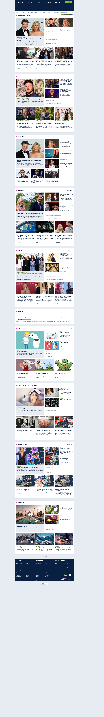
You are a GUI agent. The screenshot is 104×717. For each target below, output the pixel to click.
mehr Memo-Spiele (70, 444)
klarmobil (27, 575)
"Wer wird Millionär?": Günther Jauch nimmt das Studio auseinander (51, 37)
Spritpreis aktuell (19, 563)
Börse (17, 562)
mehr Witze (71, 328)
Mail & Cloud (58, 2)
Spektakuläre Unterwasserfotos (49, 467)
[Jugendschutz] (44, 583)
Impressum (37, 575)
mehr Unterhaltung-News (69, 15)
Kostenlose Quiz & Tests (28, 386)
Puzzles (21, 503)
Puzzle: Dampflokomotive (49, 527)
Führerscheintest (38, 564)
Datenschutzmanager (38, 577)
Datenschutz (37, 576)
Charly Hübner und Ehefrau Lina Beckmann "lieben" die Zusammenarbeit (54, 279)
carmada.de (28, 576)
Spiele (46, 562)
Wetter (27, 563)
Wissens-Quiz (47, 564)
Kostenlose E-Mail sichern (65, 14)
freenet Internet (18, 575)
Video (20, 311)
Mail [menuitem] (46, 12)
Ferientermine (18, 564)
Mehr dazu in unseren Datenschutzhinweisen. (63, 321)
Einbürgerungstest (38, 563)
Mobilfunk (30, 2)
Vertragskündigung (48, 577)
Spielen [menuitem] (44, 12)
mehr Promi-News (70, 137)
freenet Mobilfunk (19, 572)
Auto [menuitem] (26, 12)
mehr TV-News (70, 76)
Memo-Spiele (23, 444)
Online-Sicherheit (67, 562)
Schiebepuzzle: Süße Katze (49, 526)
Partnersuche (28, 564)
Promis (21, 137)
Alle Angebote (69, 2)
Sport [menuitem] (20, 12)
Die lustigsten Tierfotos (48, 472)
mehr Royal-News (70, 190)
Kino (20, 250)
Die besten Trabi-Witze (48, 351)
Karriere (46, 576)
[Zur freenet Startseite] (19, 2)
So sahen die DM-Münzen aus (49, 469)
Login (72, 14)
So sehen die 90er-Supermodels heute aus (51, 470)
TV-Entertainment (47, 2)
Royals (21, 190)
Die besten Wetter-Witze (49, 353)
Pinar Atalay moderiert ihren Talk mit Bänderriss (51, 39)
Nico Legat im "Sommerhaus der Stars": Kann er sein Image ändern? (54, 105)
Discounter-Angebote (58, 562)
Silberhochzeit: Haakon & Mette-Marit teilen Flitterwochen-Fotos (51, 43)
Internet (38, 2)
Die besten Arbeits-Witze (49, 356)
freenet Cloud (57, 563)
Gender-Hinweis (47, 572)
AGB (36, 580)
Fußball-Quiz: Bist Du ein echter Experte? (51, 410)
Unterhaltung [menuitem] (30, 12)
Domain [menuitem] (49, 12)
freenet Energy (18, 576)
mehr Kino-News (70, 250)
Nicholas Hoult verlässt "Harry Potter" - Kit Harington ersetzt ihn (53, 103)
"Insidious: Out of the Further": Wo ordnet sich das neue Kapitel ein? (54, 274)
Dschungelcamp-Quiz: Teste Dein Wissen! (51, 412)
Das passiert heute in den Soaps (50, 100)
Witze (20, 328)
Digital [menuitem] (40, 12)
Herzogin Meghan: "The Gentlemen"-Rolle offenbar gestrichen (53, 218)
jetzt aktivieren (20, 319)
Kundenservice (37, 572)
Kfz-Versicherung (57, 567)
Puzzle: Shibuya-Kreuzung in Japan (50, 529)
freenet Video (28, 572)
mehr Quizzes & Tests (69, 385)
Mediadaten (47, 575)
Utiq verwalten (37, 579)
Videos (46, 563)
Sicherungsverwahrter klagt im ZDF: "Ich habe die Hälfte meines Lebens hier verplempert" (52, 41)
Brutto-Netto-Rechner (67, 564)
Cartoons (36, 562)
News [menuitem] (17, 12)
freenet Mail (57, 564)
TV (19, 76)
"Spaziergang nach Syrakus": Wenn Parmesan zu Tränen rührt (53, 276)
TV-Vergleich (66, 567)
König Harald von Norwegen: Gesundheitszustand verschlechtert (53, 215)
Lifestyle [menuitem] (36, 12)
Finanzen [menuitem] (23, 12)
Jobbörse (27, 562)
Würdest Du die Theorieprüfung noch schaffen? (51, 413)
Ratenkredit (66, 563)
